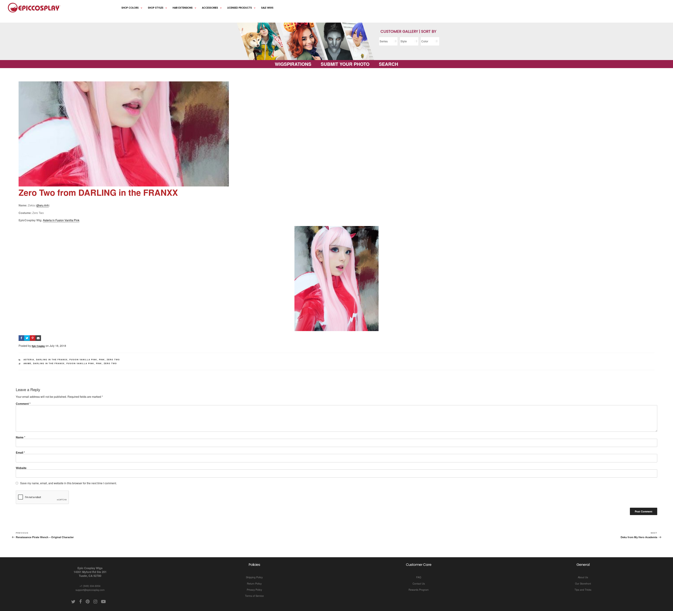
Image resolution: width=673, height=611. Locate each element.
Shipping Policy (254, 577)
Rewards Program (419, 589)
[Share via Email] (38, 338)
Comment (23, 404)
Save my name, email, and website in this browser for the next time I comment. (68, 483)
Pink (102, 359)
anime (27, 363)
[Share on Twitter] (27, 338)
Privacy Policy (254, 589)
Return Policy (254, 583)
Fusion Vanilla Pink (83, 359)
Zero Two (113, 359)
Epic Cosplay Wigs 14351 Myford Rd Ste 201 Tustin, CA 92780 (90, 572)
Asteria (28, 359)
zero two (110, 363)
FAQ (418, 577)
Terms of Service (254, 596)
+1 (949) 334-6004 (90, 586)
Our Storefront (583, 583)
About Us (583, 577)
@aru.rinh (42, 205)
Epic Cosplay (38, 346)
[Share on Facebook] (21, 338)
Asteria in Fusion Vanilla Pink (61, 220)
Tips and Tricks (583, 589)
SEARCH (388, 64)
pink (99, 363)
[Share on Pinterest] (32, 338)
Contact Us (419, 583)
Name (20, 437)
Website (21, 468)
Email (20, 452)
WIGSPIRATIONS (293, 64)
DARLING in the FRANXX (52, 359)
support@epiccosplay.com (90, 590)
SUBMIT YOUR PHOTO (345, 64)
